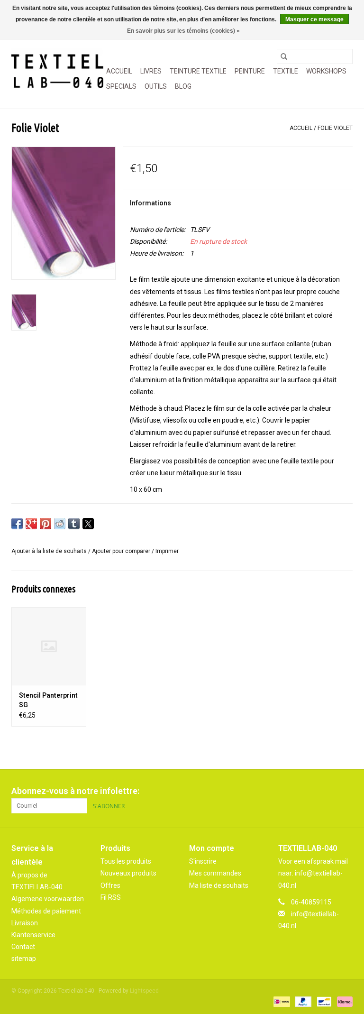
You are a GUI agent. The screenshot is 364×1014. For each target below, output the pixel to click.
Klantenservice (33, 935)
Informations (150, 203)
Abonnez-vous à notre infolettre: (75, 791)
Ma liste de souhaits (218, 885)
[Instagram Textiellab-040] (345, 791)
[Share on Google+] (31, 523)
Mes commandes (215, 873)
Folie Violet (335, 128)
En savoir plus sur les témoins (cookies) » (183, 31)
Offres (110, 885)
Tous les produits (125, 861)
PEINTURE (250, 71)
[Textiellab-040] (57, 71)
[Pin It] (45, 523)
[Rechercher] (284, 56)
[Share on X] (88, 523)
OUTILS (156, 86)
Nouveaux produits (128, 873)
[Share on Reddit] (59, 523)
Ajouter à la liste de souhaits (49, 551)
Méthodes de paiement (46, 911)
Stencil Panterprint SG (48, 700)
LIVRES (151, 71)
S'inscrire (203, 861)
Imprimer (167, 551)
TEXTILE (285, 71)
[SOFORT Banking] (343, 1001)
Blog (183, 86)
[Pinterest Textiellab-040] (328, 791)
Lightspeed (144, 990)
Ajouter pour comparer (122, 551)
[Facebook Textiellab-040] (311, 791)
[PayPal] (302, 1001)
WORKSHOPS (326, 71)
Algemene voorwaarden (47, 899)
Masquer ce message (314, 19)
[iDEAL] (280, 1001)
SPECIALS (121, 86)
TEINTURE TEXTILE (198, 71)
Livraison (24, 923)
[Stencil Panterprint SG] (48, 646)
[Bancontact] (323, 1001)
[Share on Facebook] (17, 523)
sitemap (23, 958)
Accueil (119, 71)
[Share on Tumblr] (74, 523)
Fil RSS (110, 897)
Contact (23, 946)
